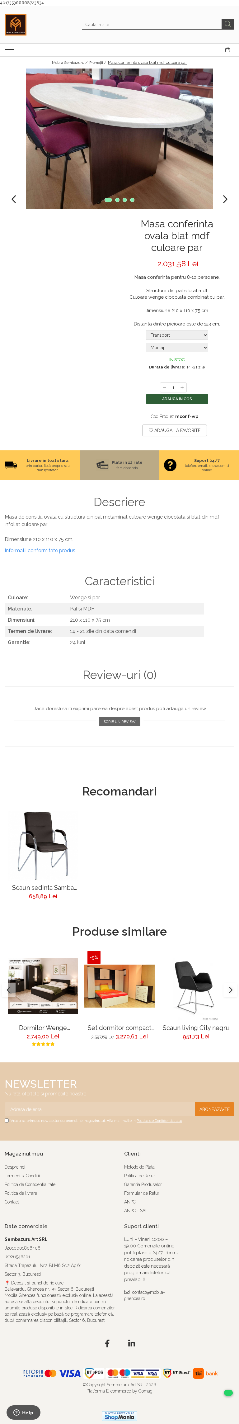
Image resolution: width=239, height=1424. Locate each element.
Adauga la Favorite (176, 430)
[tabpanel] (119, 139)
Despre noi (15, 1167)
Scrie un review (120, 721)
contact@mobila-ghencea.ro (144, 1295)
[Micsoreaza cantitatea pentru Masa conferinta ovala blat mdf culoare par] (164, 387)
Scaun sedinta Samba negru (43, 887)
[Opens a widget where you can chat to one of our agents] (23, 1413)
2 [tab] (117, 200)
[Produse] (10, 51)
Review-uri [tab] (120, 674)
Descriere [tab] (119, 502)
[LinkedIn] (131, 1344)
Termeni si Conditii (22, 1175)
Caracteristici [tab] (119, 581)
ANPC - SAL (136, 1210)
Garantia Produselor (143, 1184)
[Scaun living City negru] (196, 986)
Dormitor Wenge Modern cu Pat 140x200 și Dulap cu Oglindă (43, 1028)
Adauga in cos (177, 399)
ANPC (130, 1201)
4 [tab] (132, 200)
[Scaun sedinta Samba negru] (43, 846)
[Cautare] (228, 24)
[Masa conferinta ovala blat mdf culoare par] (119, 139)
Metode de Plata (139, 1167)
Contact (12, 1201)
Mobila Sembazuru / (70, 62)
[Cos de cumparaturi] (227, 50)
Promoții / (98, 62)
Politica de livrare (21, 1193)
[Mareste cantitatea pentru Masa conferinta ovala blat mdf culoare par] (182, 387)
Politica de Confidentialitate (159, 1120)
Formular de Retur (141, 1193)
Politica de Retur (139, 1175)
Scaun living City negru (196, 1028)
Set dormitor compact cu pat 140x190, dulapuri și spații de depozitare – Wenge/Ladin (119, 1028)
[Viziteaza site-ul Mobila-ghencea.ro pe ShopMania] (119, 1416)
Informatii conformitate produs (40, 550)
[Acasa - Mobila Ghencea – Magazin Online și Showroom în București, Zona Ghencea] (36, 25)
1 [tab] (108, 200)
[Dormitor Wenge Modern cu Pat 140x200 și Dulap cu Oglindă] (43, 986)
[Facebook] (107, 1344)
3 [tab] (125, 200)
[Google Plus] (119, 1344)
